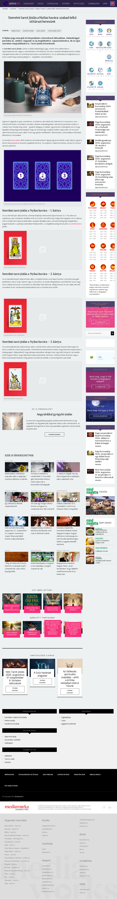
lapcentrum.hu (85, 876)
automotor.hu (47, 869)
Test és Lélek (78, 3)
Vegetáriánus (101, 548)
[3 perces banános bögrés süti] (90, 541)
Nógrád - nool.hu (11, 864)
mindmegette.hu (48, 885)
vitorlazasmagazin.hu (87, 820)
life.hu (82, 849)
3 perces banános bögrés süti (102, 541)
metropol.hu (84, 846)
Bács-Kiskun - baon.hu (13, 826)
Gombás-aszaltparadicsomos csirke (103, 560)
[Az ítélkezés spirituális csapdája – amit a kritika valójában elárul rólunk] (69, 667)
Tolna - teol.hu (10, 874)
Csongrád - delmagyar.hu (14, 838)
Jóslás (40, 3)
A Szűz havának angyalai (42, 674)
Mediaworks (19, 796)
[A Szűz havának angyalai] (42, 668)
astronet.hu (46, 866)
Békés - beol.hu (10, 832)
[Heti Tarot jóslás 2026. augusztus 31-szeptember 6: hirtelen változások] (15, 667)
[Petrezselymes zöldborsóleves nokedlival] (90, 531)
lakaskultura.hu (47, 872)
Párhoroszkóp (10, 720)
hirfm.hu (82, 893)
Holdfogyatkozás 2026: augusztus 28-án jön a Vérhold (103, 144)
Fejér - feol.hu (10, 845)
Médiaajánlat (95, 775)
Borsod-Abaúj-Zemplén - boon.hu (17, 835)
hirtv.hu (44, 832)
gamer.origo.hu (47, 875)
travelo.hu (45, 888)
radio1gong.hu (85, 889)
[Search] (112, 333)
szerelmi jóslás (28, 31)
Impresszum (9, 775)
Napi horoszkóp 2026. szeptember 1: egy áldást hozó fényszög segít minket (104, 456)
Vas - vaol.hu (9, 877)
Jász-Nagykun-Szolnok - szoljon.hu (17, 858)
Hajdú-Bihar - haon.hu (13, 851)
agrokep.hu (46, 852)
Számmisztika (93, 3)
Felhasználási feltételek (28, 775)
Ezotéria (66, 3)
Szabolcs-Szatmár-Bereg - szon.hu (17, 871)
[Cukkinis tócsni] (90, 550)
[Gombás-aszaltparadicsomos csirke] (90, 560)
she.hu (82, 852)
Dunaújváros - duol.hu (13, 842)
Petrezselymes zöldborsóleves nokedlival (101, 532)
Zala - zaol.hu (10, 883)
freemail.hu (84, 866)
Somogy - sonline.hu (12, 867)
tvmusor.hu (84, 826)
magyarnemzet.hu (48, 826)
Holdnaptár (9, 743)
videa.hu (83, 872)
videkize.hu (84, 823)
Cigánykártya (66, 717)
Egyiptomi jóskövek (68, 724)
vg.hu (44, 849)
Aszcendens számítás (12, 740)
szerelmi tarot (75, 224)
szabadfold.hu (47, 829)
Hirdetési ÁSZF (79, 775)
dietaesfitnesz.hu (48, 891)
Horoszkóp (29, 3)
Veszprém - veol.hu (12, 880)
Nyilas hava (15, 31)
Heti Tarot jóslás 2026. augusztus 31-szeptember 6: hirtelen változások (15, 677)
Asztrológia (52, 3)
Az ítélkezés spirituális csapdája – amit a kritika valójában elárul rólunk (70, 678)
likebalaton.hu (47, 879)
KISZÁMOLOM (100, 322)
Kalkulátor (8, 756)
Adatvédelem (48, 775)
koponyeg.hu (84, 869)
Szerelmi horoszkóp (12, 724)
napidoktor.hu (47, 882)
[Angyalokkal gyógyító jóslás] (14, 421)
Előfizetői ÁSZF (63, 775)
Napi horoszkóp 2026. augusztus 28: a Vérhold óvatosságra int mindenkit (102, 127)
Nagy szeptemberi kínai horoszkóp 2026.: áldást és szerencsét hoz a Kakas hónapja (103, 438)
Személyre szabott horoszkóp (16, 717)
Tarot (63, 720)
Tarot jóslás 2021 (54, 31)
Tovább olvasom (54, 434)
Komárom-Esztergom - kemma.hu (17, 861)
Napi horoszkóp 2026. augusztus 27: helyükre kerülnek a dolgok (103, 160)
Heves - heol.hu (10, 855)
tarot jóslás (41, 31)
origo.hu (45, 835)
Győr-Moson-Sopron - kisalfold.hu (17, 848)
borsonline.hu (84, 840)
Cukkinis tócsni (101, 551)
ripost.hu (83, 843)
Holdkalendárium (100, 416)
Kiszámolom (100, 387)
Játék (105, 3)
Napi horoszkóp (10, 736)
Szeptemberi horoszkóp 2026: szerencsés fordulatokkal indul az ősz (103, 108)
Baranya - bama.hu (12, 829)
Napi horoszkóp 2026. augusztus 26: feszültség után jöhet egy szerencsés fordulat (104, 178)
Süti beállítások (11, 786)
